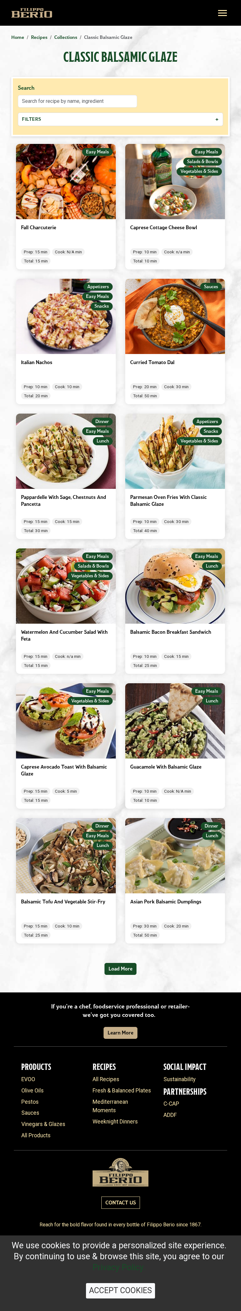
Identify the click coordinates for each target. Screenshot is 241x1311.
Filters (120, 119)
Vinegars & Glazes (43, 1124)
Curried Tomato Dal (152, 362)
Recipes (39, 37)
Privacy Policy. (119, 1267)
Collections (65, 37)
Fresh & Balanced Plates (122, 1090)
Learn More (120, 1032)
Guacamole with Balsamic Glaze (165, 766)
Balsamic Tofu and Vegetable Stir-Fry (63, 901)
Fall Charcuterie (38, 227)
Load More (120, 968)
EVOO (28, 1079)
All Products (36, 1135)
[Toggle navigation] (222, 13)
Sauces (30, 1113)
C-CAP (171, 1104)
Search (26, 88)
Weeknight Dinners (115, 1121)
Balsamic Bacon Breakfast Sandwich (170, 632)
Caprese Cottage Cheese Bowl (163, 227)
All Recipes (106, 1079)
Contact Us (120, 1202)
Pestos (30, 1102)
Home (17, 37)
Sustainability (179, 1079)
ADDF (170, 1115)
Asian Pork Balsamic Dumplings (165, 901)
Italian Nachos (36, 362)
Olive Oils (32, 1090)
